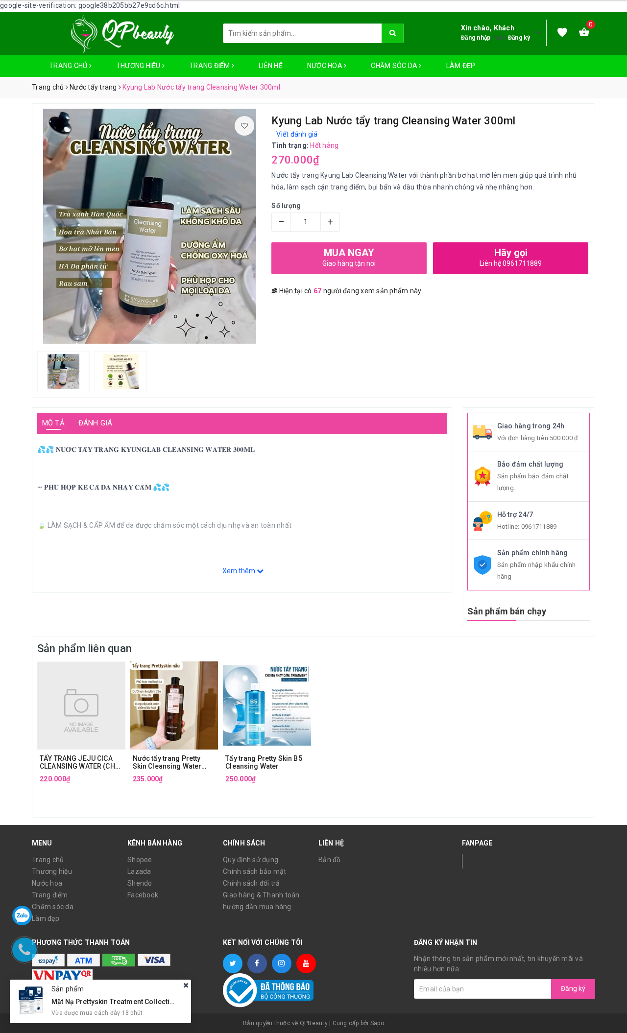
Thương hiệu (139, 66)
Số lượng (286, 206)
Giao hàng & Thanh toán (261, 895)
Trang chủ (69, 66)
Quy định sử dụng (250, 860)
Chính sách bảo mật (255, 871)
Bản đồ (329, 860)
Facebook (142, 895)
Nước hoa (325, 66)
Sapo (377, 1023)
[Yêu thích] (562, 33)
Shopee (139, 860)
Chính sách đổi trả (251, 883)
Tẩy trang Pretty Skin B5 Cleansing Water (263, 762)
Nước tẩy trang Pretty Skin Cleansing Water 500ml (167, 762)
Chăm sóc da (395, 66)
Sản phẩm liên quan (84, 648)
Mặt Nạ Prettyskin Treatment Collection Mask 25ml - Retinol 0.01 (155, 1001)
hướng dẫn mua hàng (257, 907)
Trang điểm (210, 66)
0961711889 (539, 526)
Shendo (139, 883)
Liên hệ (271, 66)
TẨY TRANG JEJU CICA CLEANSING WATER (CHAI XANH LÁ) (80, 762)
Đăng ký (519, 37)
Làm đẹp (461, 66)
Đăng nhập (475, 37)
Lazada (139, 871)
